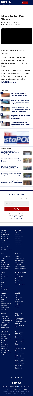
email (21, 377)
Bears (3, 275)
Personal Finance (6, 303)
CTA (2, 260)
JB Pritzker (18, 264)
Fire (2, 285)
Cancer (17, 295)
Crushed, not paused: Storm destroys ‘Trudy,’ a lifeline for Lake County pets (11, 174)
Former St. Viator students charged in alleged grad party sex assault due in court (20, 109)
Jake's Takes (18, 275)
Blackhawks (4, 277)
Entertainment (20, 272)
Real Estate (4, 305)
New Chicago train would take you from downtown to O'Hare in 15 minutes (20, 102)
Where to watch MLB (19, 344)
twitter (18, 377)
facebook (11, 377)
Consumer (4, 297)
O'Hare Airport (5, 264)
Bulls (2, 279)
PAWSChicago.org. (8, 82)
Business (3, 295)
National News (5, 234)
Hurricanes (18, 244)
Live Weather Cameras (18, 233)
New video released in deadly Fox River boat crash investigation (20, 116)
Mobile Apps (4, 336)
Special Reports (5, 244)
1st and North (5, 316)
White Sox (4, 283)
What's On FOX (19, 277)
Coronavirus (18, 297)
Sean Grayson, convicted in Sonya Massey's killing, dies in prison (20, 124)
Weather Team (19, 240)
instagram (15, 377)
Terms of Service (18, 218)
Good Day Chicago (14, 22)
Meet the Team (5, 344)
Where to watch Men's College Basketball (19, 355)
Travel (3, 258)
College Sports (5, 289)
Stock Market (5, 309)
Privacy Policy (18, 217)
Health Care (18, 305)
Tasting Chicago (5, 322)
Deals (2, 299)
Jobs (2, 301)
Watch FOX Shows (20, 285)
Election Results (19, 258)
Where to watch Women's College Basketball (20, 360)
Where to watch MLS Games (19, 368)
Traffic (3, 254)
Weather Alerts (19, 236)
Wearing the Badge (6, 320)
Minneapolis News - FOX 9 (20, 325)
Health (17, 293)
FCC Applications (5, 352)
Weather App (18, 242)
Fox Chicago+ (19, 279)
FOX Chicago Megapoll (4, 246)
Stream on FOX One (19, 333)
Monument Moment (4, 324)
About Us (4, 332)
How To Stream (5, 334)
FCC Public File (5, 350)
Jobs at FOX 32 (5, 346)
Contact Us (4, 340)
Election (17, 256)
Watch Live (25, 2)
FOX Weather (18, 246)
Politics (18, 254)
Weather (18, 230)
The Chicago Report (20, 260)
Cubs (2, 281)
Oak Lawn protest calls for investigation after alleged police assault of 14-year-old (10, 152)
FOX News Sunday (6, 249)
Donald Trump (19, 262)
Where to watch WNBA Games (19, 364)
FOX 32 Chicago (5, 22)
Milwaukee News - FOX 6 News (20, 318)
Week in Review (5, 318)
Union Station (5, 268)
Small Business (5, 307)
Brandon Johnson (20, 266)
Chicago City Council (20, 268)
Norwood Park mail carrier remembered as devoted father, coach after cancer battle (10, 167)
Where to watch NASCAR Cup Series (20, 347)
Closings (17, 238)
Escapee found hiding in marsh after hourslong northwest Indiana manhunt (11, 181)
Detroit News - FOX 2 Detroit (20, 322)
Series (3, 314)
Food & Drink (19, 281)
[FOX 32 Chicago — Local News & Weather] (6, 3)
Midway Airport (5, 266)
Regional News (18, 315)
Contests (3, 342)
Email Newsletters (6, 338)
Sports (3, 272)
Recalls (17, 307)
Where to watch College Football (19, 340)
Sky (2, 287)
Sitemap (3, 354)
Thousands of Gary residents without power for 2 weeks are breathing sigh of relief (11, 160)
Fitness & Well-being (19, 302)
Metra (3, 262)
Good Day (4, 242)
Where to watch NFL (19, 337)
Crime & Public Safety (5, 239)
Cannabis (17, 299)
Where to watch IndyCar (19, 351)
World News (4, 236)
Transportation (5, 256)
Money (4, 293)
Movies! (17, 283)
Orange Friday (5, 327)
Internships (4, 348)
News (3, 230)
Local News (4, 232)
